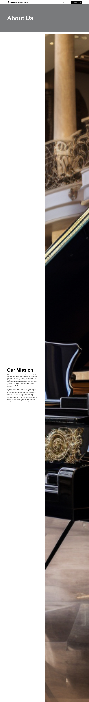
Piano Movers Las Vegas (14, 375)
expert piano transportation (19, 376)
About (51, 2)
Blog (63, 2)
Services (57, 2)
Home (46, 2)
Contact (68, 2)
